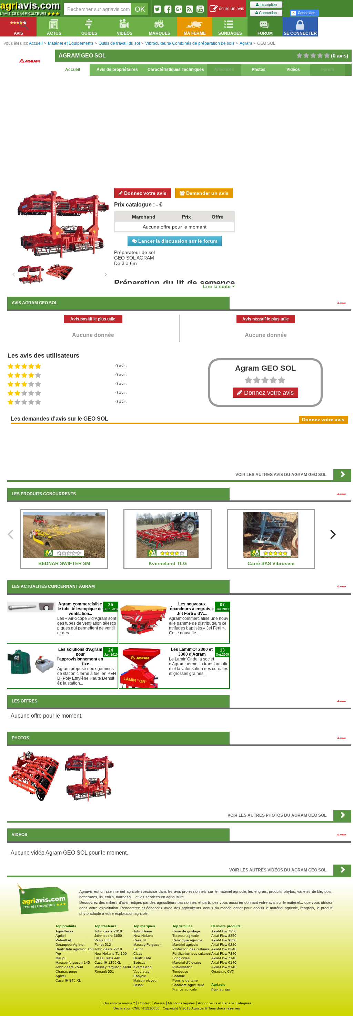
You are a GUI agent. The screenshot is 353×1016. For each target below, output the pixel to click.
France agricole (184, 989)
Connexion (267, 13)
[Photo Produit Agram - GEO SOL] (34, 776)
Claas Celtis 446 (107, 958)
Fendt (138, 949)
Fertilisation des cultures (191, 953)
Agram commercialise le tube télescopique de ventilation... (80, 609)
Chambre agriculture (188, 985)
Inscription (268, 4)
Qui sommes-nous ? (119, 1003)
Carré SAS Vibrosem (271, 563)
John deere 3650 (108, 936)
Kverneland (142, 967)
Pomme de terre (185, 980)
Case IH (139, 940)
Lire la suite (217, 286)
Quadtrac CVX (222, 971)
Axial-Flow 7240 (223, 953)
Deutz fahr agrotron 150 (75, 949)
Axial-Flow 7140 (223, 958)
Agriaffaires (64, 931)
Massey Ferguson (147, 944)
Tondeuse (180, 971)
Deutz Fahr (142, 958)
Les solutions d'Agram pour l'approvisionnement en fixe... (80, 656)
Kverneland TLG (168, 563)
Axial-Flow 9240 (223, 944)
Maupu (61, 958)
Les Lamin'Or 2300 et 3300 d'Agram (192, 652)
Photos (258, 69)
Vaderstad (141, 971)
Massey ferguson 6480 (112, 967)
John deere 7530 (69, 967)
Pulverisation (182, 967)
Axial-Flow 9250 (223, 940)
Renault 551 (104, 971)
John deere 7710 (108, 949)
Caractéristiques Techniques (176, 69)
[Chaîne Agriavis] (200, 9)
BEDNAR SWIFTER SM (64, 563)
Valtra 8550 (103, 940)
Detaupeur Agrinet (70, 944)
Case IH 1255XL (107, 962)
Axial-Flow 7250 (223, 931)
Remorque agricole (187, 940)
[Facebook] (168, 9)
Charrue (178, 976)
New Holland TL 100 (110, 953)
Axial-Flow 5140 (223, 967)
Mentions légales (181, 1003)
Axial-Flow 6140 (223, 962)
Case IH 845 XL (68, 980)
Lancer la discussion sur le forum (177, 241)
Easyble (139, 976)
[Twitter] (157, 9)
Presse (159, 1003)
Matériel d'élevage (186, 962)
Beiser (138, 985)
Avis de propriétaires (117, 69)
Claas (137, 953)
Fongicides (181, 958)
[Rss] (189, 9)
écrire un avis (231, 8)
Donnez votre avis (145, 193)
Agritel (60, 936)
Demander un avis (207, 193)
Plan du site (220, 990)
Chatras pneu (66, 971)
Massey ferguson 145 (73, 962)
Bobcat (139, 962)
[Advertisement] (179, 131)
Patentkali (63, 940)
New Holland (143, 936)
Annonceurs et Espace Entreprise (225, 1003)
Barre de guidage (186, 931)
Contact (144, 1003)
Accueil (72, 69)
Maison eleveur (145, 980)
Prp (58, 953)
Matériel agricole (185, 944)
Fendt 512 (102, 944)
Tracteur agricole (185, 936)
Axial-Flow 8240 (223, 949)
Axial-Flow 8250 (223, 936)
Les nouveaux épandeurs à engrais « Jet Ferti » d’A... (192, 609)
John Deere (142, 931)
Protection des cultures (190, 949)
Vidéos (293, 69)
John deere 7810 (108, 931)
